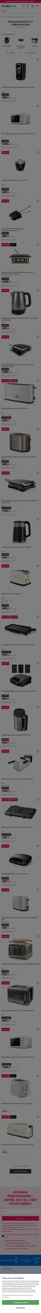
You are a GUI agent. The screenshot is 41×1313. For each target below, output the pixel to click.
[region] (20, 1293)
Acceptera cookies (20, 1302)
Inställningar (20, 1308)
